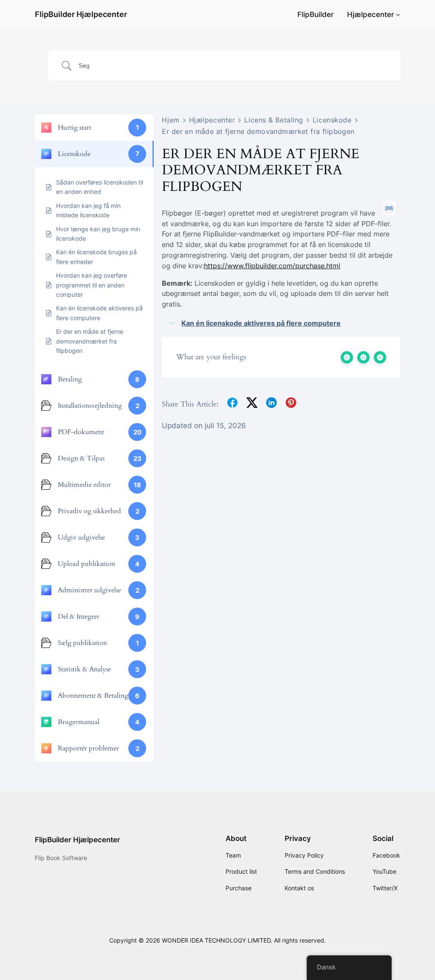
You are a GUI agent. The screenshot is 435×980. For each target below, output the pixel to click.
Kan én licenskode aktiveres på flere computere (261, 323)
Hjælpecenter (370, 14)
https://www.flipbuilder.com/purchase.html (272, 265)
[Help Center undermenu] (398, 14)
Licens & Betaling (273, 120)
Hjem (170, 120)
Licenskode (332, 120)
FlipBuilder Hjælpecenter (81, 14)
